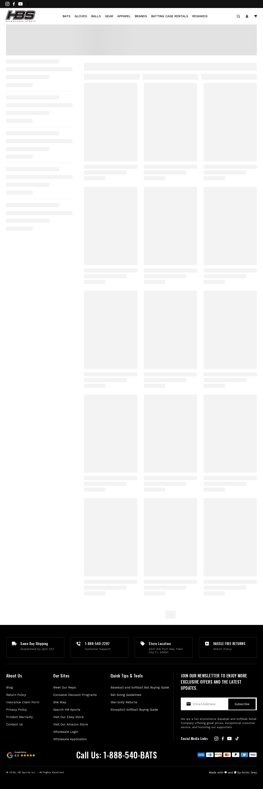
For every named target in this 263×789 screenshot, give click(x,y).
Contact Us (14, 724)
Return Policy (16, 695)
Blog (9, 687)
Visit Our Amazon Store (70, 724)
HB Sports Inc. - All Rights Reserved (41, 772)
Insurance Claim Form (22, 702)
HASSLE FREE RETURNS (229, 643)
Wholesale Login (65, 732)
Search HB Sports (66, 709)
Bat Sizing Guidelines (126, 695)
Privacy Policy (16, 709)
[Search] (238, 16)
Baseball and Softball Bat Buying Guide (140, 687)
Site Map (59, 702)
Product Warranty (19, 717)
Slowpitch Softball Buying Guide (134, 709)
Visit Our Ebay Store (68, 717)
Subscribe (242, 704)
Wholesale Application (70, 739)
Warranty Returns (124, 702)
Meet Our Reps (64, 687)
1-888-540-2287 (97, 643)
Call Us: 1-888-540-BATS (116, 755)
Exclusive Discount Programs (75, 695)
